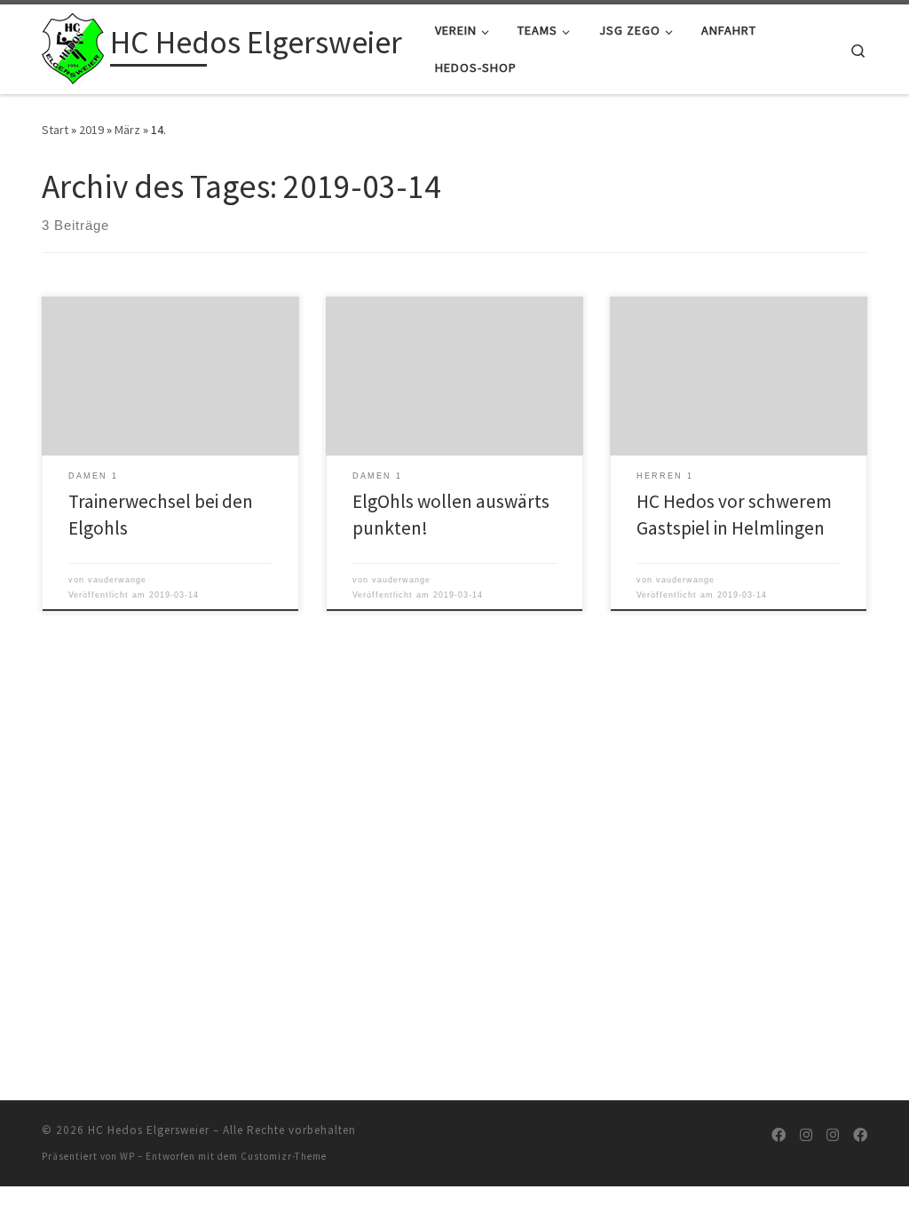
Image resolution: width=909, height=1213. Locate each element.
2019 (91, 130)
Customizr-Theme (284, 1156)
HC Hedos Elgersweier (148, 1130)
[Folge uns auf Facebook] (778, 1135)
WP (127, 1156)
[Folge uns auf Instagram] (806, 1135)
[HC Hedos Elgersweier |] (73, 46)
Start (55, 130)
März (127, 130)
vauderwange (117, 579)
